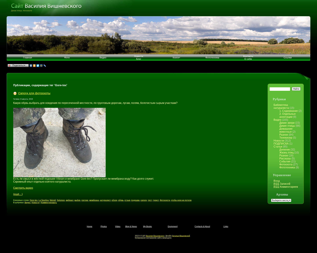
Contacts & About (202, 226)
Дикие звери (287, 122)
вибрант (69, 200)
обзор (114, 200)
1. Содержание (288, 110)
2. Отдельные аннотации (287, 115)
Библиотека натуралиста (281, 106)
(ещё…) (18, 194)
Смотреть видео (23, 188)
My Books (147, 226)
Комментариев (286, 186)
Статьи (278, 146)
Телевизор (285, 137)
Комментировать (49, 202)
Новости (279, 140)
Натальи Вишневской (181, 236)
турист (156, 200)
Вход (277, 180)
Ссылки (288, 57)
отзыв (127, 200)
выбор (77, 200)
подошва (135, 200)
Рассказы (285, 158)
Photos (104, 226)
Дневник (284, 149)
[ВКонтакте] (31, 65)
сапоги (144, 200)
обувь (120, 200)
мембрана (94, 200)
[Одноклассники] (34, 65)
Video (117, 226)
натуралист (105, 200)
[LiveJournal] (45, 65)
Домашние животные (286, 130)
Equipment (172, 226)
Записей (282, 183)
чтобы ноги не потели (181, 200)
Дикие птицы (287, 125)
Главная (27, 57)
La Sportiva (43, 200)
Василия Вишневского (155, 236)
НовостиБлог (138, 57)
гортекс (84, 200)
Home (89, 226)
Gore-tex (33, 200)
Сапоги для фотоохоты (34, 93)
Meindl (53, 200)
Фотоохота (285, 164)
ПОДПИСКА (281, 143)
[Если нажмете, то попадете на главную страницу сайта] (158, 8)
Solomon (61, 200)
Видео (103, 57)
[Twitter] (38, 65)
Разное (283, 134)
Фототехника (212, 57)
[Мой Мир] (41, 65)
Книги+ (176, 57)
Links (225, 226)
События (284, 161)
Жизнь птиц (286, 152)
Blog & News (131, 226)
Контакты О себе (248, 57)
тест (150, 200)
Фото (67, 57)
